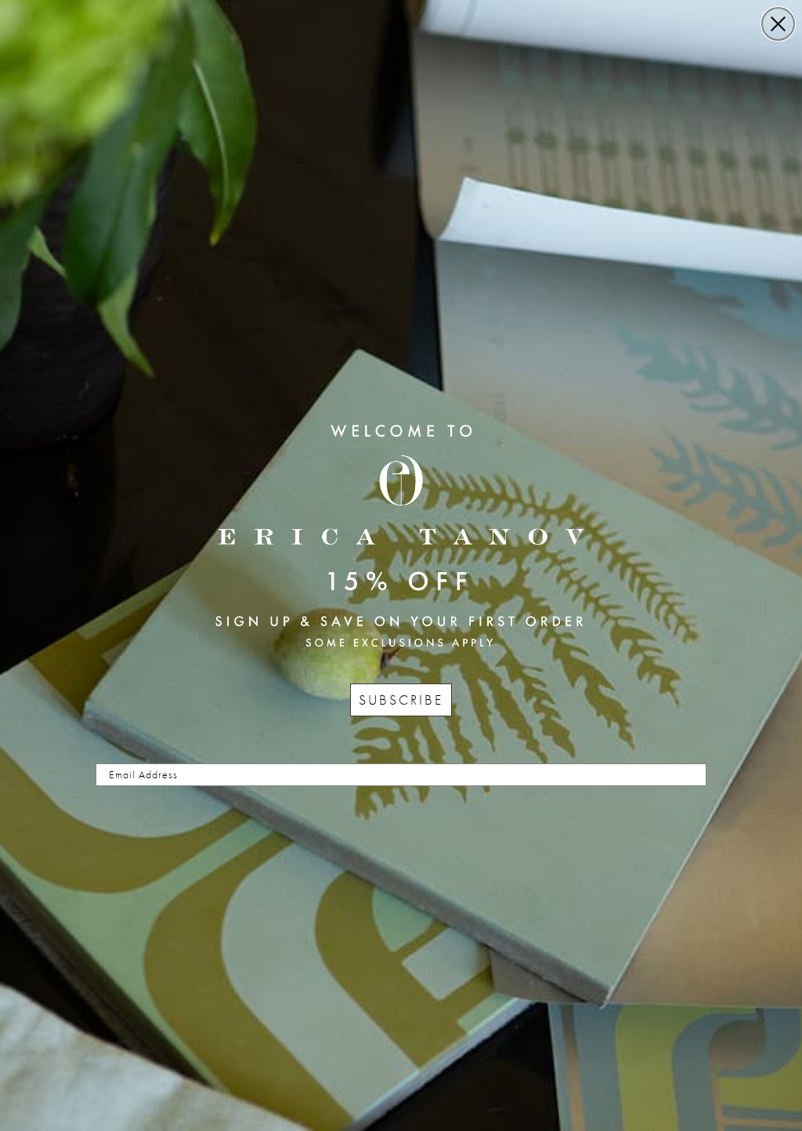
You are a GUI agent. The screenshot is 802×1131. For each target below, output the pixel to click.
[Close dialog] (778, 24)
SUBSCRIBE (401, 700)
